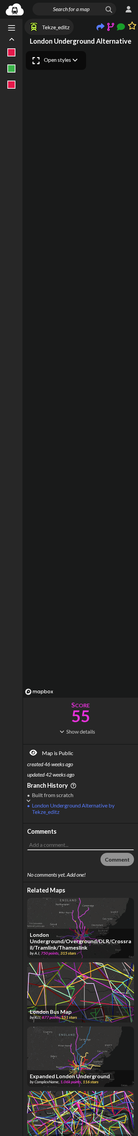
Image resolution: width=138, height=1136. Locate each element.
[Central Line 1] (11, 52)
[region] (80, 372)
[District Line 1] (11, 68)
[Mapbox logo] (39, 692)
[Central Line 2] (11, 84)
